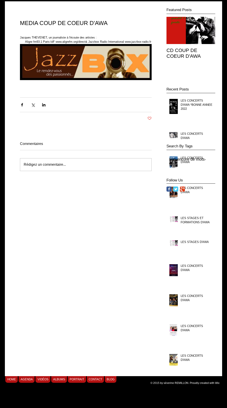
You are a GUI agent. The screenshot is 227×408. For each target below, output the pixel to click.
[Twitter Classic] (175, 189)
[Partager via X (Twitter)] (33, 105)
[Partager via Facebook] (22, 105)
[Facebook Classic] (169, 189)
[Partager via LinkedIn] (44, 105)
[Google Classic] (182, 189)
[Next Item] (208, 30)
